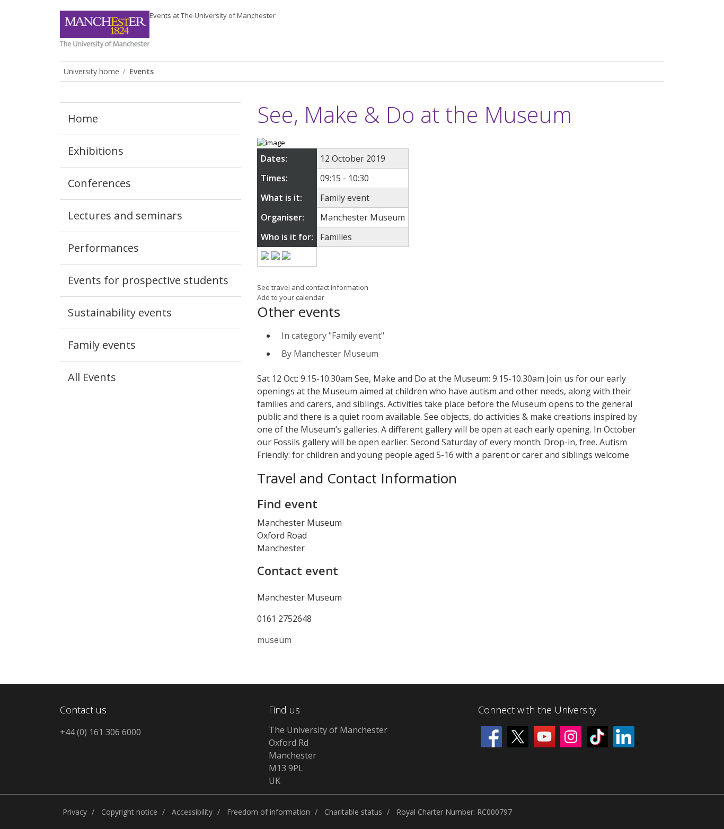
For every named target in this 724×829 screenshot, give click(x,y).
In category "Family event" (332, 335)
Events (212, 15)
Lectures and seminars (125, 215)
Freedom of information (268, 812)
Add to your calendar (290, 297)
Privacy (75, 812)
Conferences (99, 183)
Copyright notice (129, 812)
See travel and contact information (312, 287)
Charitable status (353, 812)
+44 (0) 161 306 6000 (100, 732)
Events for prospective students (148, 280)
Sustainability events (120, 312)
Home (83, 118)
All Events (92, 377)
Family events (102, 345)
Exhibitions (95, 151)
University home (91, 71)
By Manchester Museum (329, 353)
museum (274, 640)
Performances (103, 248)
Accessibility (192, 812)
